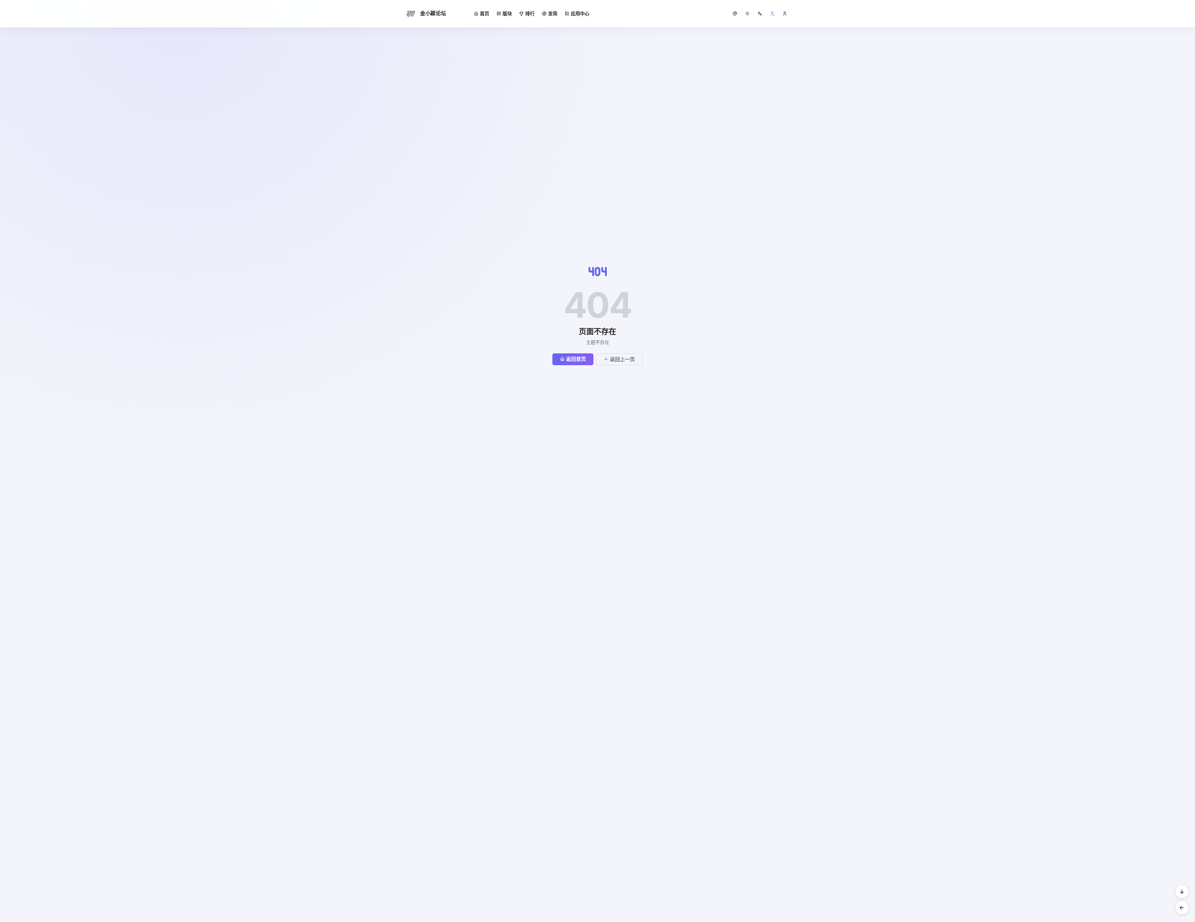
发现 (552, 13)
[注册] (772, 13)
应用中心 (580, 13)
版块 (507, 13)
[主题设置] (747, 13)
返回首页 (576, 359)
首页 (484, 13)
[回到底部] (1182, 891)
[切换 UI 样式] (735, 13)
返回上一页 (622, 359)
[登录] (784, 13)
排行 (530, 13)
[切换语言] (760, 13)
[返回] (1182, 908)
